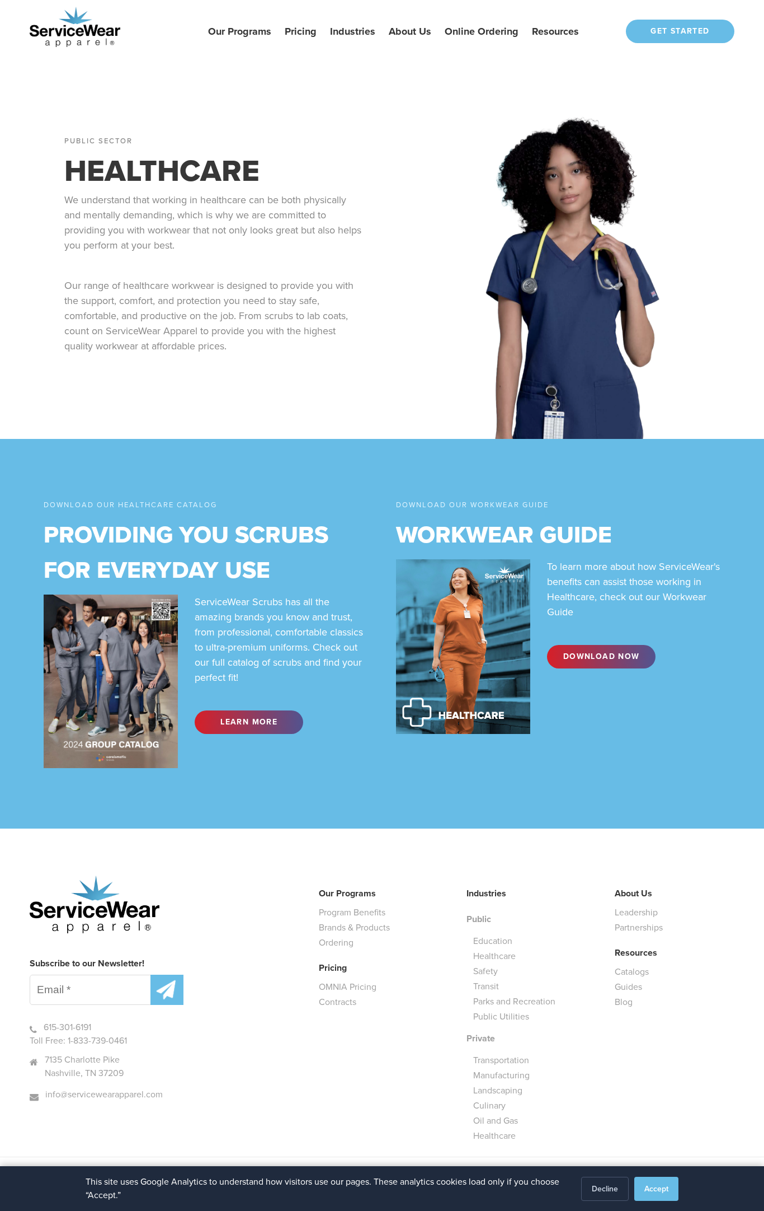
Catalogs (632, 971)
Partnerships (639, 927)
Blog (624, 1001)
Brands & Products (354, 927)
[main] (382, 414)
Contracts (337, 1001)
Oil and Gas (495, 1120)
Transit (486, 986)
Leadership (636, 912)
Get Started (679, 31)
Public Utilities (501, 1016)
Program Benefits (352, 912)
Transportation (501, 1060)
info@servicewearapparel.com (104, 1094)
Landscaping (497, 1090)
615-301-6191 (67, 1027)
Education (492, 940)
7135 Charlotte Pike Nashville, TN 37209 (84, 1066)
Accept (656, 1189)
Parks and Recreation (514, 1001)
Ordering (336, 942)
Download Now (601, 656)
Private (480, 1038)
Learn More (248, 722)
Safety (485, 971)
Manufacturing (501, 1075)
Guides (628, 986)
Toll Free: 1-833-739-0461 (78, 1040)
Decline (605, 1189)
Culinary (489, 1105)
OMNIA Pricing (347, 986)
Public (478, 919)
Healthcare (494, 956)
